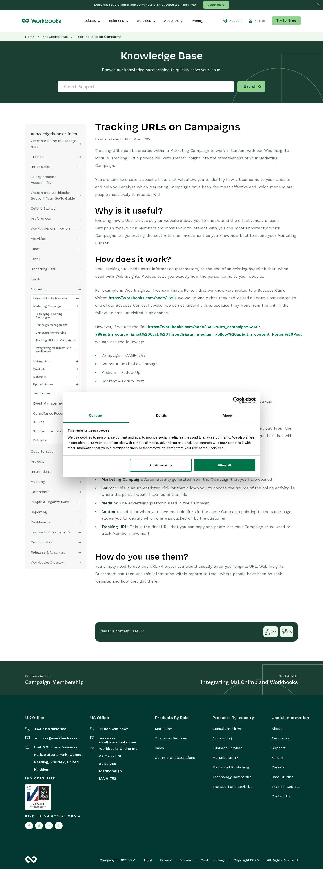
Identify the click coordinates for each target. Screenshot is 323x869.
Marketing (163, 728)
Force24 (38, 422)
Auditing (38, 482)
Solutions (116, 20)
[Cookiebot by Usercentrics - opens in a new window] (236, 400)
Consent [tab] (95, 415)
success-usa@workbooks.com (117, 740)
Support (278, 748)
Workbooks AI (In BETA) (50, 229)
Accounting (222, 738)
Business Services (227, 748)
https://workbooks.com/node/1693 (142, 297)
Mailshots (39, 376)
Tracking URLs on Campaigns (55, 340)
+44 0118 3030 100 (50, 729)
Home (29, 36)
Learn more (216, 4)
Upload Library (43, 384)
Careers (278, 767)
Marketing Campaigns (47, 306)
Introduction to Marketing (51, 298)
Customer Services (171, 738)
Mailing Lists (41, 361)
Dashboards (40, 522)
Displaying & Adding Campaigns (49, 315)
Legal (148, 860)
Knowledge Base (55, 36)
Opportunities (42, 451)
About (277, 728)
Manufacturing (225, 757)
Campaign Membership (51, 332)
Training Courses (286, 786)
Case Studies (283, 777)
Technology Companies (232, 777)
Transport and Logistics (232, 786)
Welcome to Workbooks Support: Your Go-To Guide (53, 195)
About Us (171, 20)
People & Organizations (50, 502)
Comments (40, 492)
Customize (158, 465)
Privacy (166, 860)
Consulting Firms (227, 728)
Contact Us (281, 796)
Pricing (197, 21)
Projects (37, 461)
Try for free (286, 21)
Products (89, 20)
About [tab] (227, 415)
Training (37, 157)
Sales (159, 748)
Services (144, 20)
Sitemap (186, 860)
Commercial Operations (175, 757)
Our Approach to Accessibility (44, 180)
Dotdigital (40, 440)
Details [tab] (161, 415)
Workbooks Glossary (47, 562)
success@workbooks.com (56, 738)
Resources (280, 738)
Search (250, 87)
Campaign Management (51, 325)
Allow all (224, 465)
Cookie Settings (213, 860)
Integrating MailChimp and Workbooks (53, 349)
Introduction (41, 167)
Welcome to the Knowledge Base (53, 144)
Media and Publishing (230, 767)
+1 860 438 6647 (113, 729)
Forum (277, 757)
